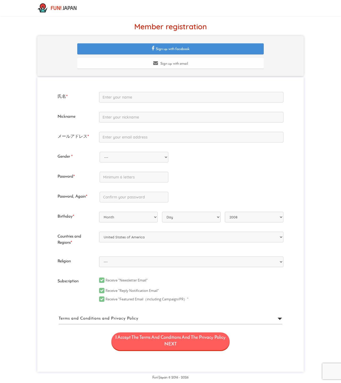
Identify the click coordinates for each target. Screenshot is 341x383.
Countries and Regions (69, 239)
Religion (64, 261)
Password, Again (72, 196)
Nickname (66, 117)
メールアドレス (73, 137)
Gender (65, 156)
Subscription (68, 281)
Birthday (66, 216)
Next (170, 341)
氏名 (63, 97)
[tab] (170, 318)
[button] (170, 48)
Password (66, 176)
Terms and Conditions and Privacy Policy (99, 318)
